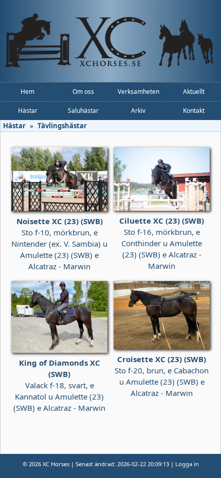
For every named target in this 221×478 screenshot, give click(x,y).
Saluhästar (83, 110)
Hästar (28, 110)
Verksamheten (138, 91)
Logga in (187, 464)
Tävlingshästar (62, 125)
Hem (27, 91)
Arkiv (138, 110)
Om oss (83, 91)
